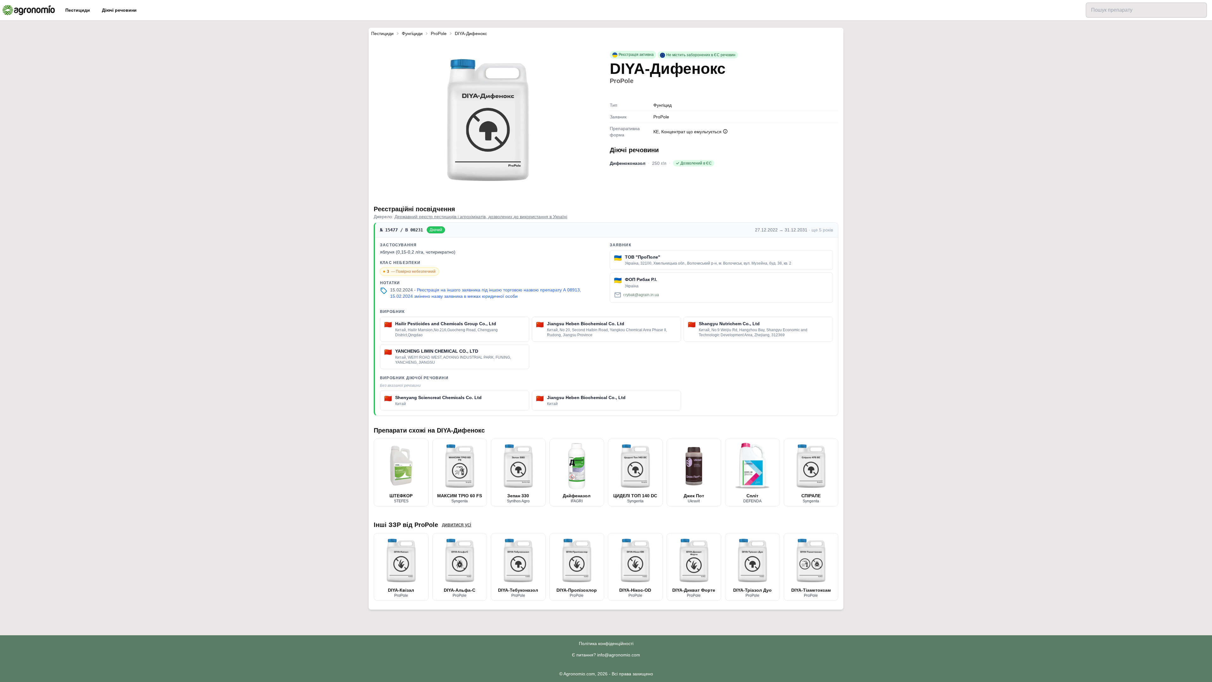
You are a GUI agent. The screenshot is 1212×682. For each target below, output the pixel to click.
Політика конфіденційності (606, 643)
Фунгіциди (412, 33)
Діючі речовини (119, 10)
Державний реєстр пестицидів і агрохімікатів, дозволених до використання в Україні (481, 216)
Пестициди (382, 33)
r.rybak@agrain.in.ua (641, 295)
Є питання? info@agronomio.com (606, 654)
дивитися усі (456, 524)
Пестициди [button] (77, 10)
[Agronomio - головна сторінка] (29, 10)
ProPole (439, 33)
